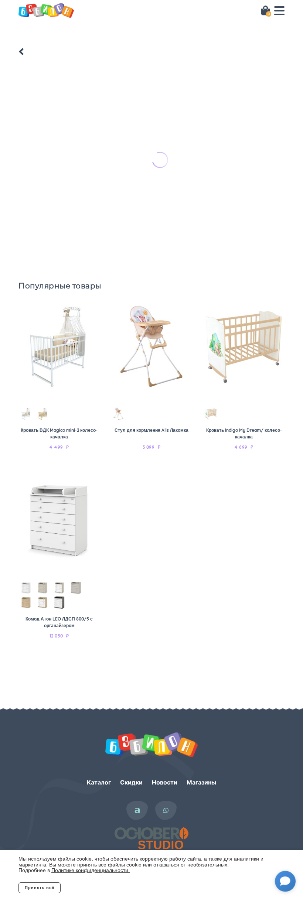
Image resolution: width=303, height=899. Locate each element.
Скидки (131, 782)
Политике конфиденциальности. (90, 870)
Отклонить (90, 887)
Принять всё (39, 887)
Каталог (99, 782)
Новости (164, 782)
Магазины (201, 782)
